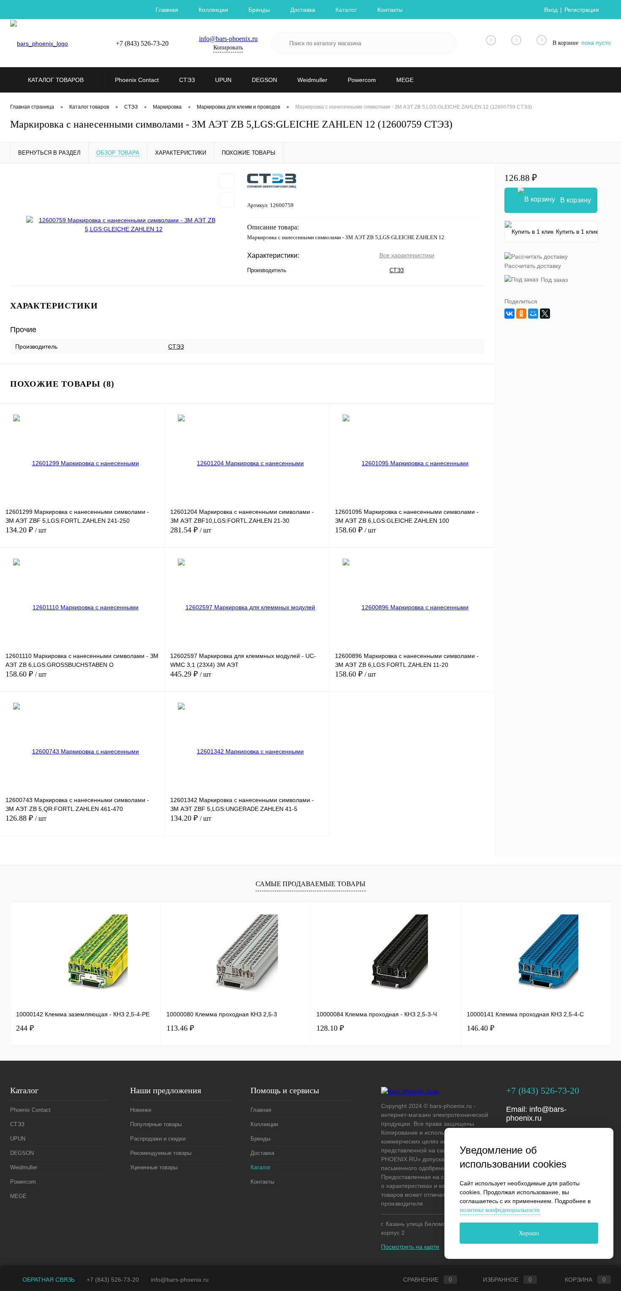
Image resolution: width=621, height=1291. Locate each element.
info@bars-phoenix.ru (228, 38)
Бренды (259, 9)
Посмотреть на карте (410, 1246)
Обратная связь (48, 1279)
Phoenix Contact (30, 1110)
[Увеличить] (123, 225)
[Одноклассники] (521, 313)
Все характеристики (406, 255)
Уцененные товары (153, 1167)
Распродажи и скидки (157, 1138)
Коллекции (213, 9)
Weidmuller (23, 1167)
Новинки (140, 1110)
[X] (545, 313)
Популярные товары (156, 1124)
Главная (166, 9)
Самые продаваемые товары (310, 883)
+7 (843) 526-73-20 (113, 1279)
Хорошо (529, 1233)
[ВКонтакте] (509, 313)
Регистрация (581, 9)
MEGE (18, 1196)
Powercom (23, 1182)
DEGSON (22, 1153)
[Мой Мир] (533, 313)
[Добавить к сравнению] (226, 199)
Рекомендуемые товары (160, 1153)
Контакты (390, 9)
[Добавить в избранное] (226, 181)
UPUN (17, 1138)
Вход (551, 9)
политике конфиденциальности (500, 1210)
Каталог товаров (56, 79)
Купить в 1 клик (577, 231)
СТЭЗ (396, 270)
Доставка (302, 9)
